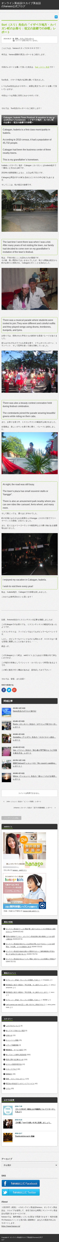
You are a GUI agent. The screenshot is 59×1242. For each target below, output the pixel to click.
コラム (8, 1088)
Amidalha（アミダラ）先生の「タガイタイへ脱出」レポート (34, 738)
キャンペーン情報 (12, 1040)
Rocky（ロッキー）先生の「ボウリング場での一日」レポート (35, 725)
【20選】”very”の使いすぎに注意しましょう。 (33, 1123)
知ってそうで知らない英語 (15, 1030)
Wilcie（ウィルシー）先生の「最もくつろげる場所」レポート (35, 777)
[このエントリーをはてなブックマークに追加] (56, 18)
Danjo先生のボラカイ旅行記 (24, 711)
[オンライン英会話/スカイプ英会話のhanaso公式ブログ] (22, 5)
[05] (29, 554)
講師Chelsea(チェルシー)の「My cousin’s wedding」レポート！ (35, 764)
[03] (29, 372)
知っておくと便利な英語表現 (16, 1055)
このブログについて (13, 1026)
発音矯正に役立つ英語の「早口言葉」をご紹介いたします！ (27, 985)
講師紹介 (9, 1074)
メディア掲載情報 (12, 1045)
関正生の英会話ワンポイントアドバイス (20, 1083)
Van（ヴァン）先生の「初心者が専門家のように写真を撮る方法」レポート (35, 751)
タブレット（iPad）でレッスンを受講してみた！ (23, 980)
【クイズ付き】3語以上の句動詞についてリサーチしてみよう (35, 1110)
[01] (29, 211)
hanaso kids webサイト (31, 911)
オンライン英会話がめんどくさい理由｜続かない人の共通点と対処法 (30, 959)
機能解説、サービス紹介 (14, 1050)
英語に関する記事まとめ (14, 1059)
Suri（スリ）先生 (42, 67)
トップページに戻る (11, 818)
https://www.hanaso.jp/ (10, 1226)
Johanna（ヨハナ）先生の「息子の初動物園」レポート (33, 807)
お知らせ (9, 1035)
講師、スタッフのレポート (24, 38)
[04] (29, 453)
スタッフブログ (11, 1069)
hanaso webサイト (19, 870)
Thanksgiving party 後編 (24, 1136)
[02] (29, 289)
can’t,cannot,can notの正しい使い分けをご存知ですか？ (25, 1004)
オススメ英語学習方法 (14, 1064)
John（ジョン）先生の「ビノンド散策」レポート (23, 801)
